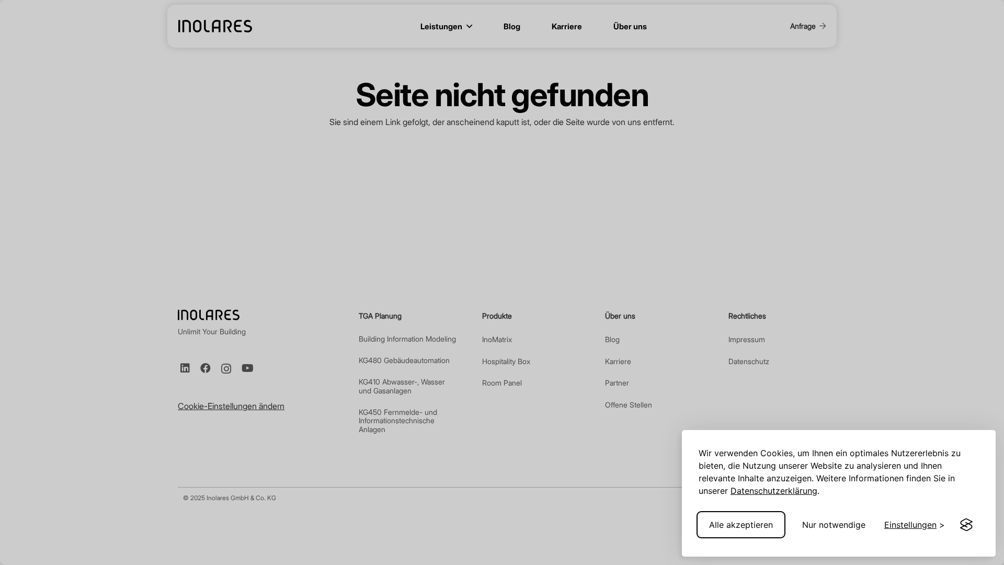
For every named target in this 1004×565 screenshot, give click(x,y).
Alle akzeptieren (741, 524)
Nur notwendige (833, 524)
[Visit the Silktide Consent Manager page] (966, 524)
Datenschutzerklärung (774, 490)
